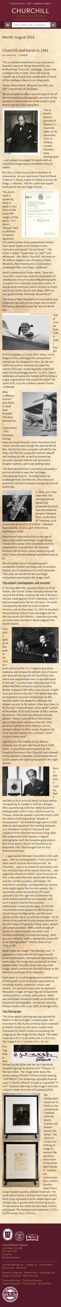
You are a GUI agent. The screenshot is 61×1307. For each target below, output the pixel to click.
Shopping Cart (47, 1272)
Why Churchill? (30, 1275)
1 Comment (22, 55)
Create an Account (32, 1280)
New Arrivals (30, 1272)
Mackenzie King (40, 833)
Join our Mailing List (12, 1264)
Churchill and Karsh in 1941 (25, 50)
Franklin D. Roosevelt (32, 829)
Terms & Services (11, 1280)
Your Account (17, 3)
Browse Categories (12, 1272)
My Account (8, 1267)
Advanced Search (42, 3)
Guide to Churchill (11, 1275)
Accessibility (44, 1283)
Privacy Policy (29, 1283)
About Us (21, 1267)
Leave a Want (46, 1264)
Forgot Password (11, 1283)
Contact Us (31, 1264)
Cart (29, 3)
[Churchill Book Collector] (30, 12)
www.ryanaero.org (39, 551)
